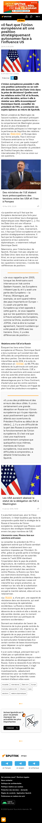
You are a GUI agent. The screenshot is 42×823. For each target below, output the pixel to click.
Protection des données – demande (14, 790)
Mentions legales (23, 777)
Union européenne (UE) (9, 689)
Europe (33, 684)
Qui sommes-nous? (8, 777)
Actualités (5, 684)
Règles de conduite (8, 793)
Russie (8, 597)
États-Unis (15, 134)
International (15, 684)
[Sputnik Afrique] (7, 17)
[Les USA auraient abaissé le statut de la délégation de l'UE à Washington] (21, 480)
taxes (30, 689)
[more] (38, 206)
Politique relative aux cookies (12, 787)
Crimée (19, 363)
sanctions (5, 693)
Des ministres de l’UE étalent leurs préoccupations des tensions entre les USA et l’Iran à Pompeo (21, 197)
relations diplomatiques (18, 693)
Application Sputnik (24, 793)
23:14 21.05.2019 (7, 47)
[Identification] (26, 16)
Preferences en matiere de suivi (13, 796)
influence (23, 689)
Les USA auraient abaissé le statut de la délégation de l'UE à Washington (21, 500)
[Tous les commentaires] (3, 819)
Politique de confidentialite (11, 783)
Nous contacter (6, 780)
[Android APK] (8, 802)
